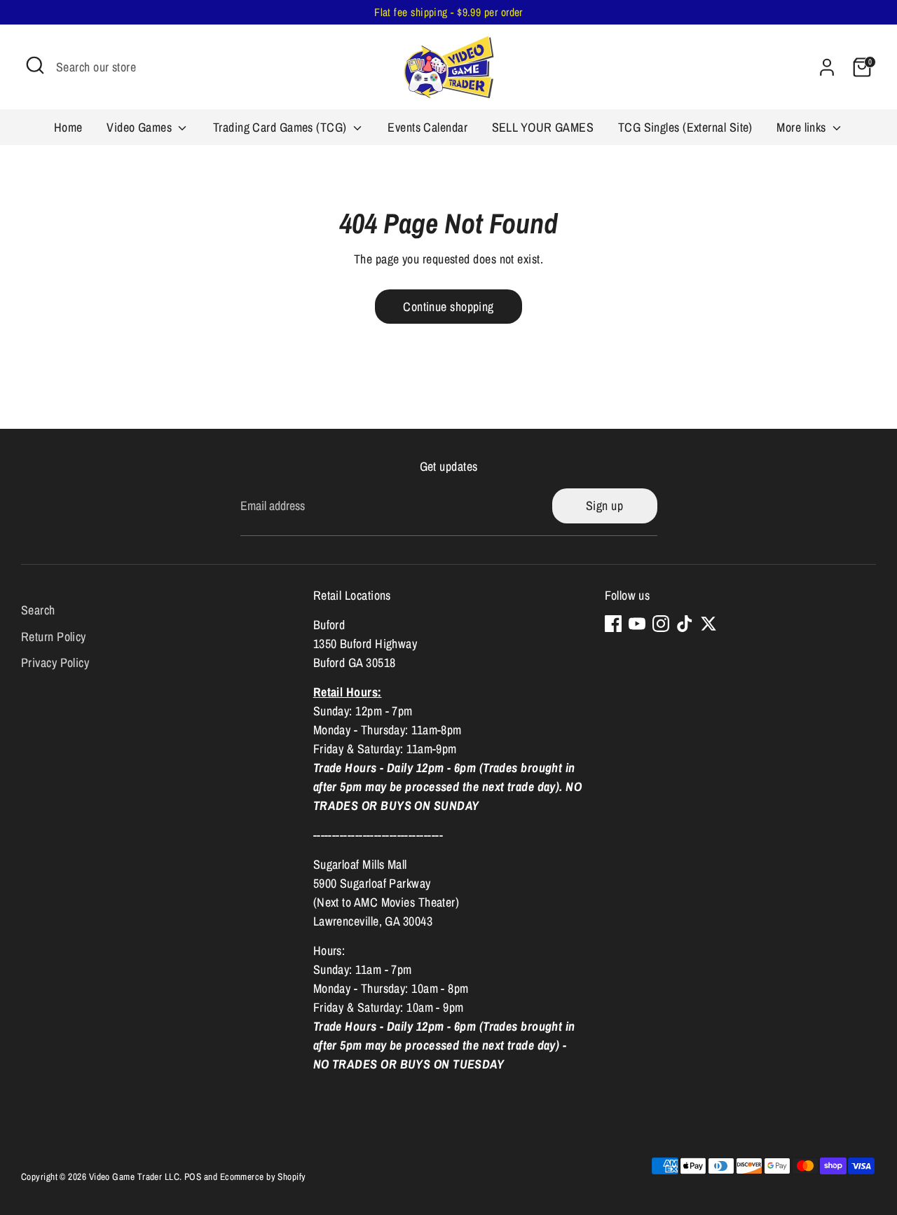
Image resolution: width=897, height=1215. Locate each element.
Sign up (604, 505)
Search (38, 610)
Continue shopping (448, 306)
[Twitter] (708, 623)
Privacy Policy (55, 662)
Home (68, 127)
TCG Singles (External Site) (685, 127)
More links (802, 127)
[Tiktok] (684, 623)
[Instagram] (660, 623)
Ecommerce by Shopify (263, 1176)
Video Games (140, 127)
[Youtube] (637, 623)
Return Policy (53, 636)
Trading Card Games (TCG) (281, 127)
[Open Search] (35, 65)
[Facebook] (613, 623)
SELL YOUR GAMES (543, 127)
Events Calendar (427, 127)
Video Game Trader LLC (134, 1176)
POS (192, 1176)
